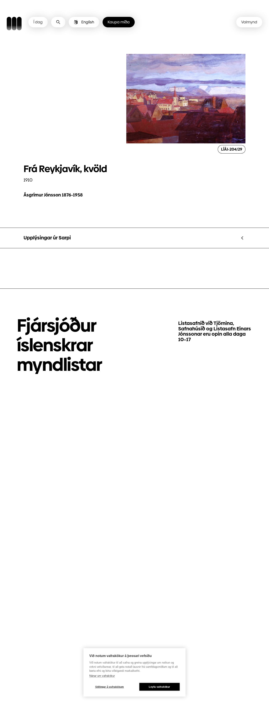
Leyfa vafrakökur (159, 686)
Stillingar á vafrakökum (109, 686)
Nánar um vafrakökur (102, 675)
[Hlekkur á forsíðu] (14, 24)
